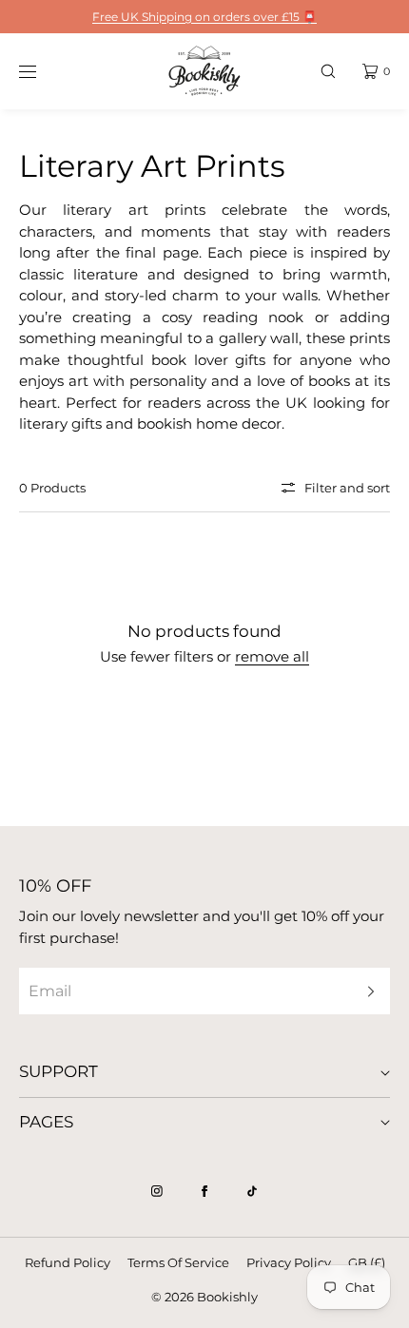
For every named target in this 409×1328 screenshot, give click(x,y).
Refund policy (67, 1262)
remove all (272, 656)
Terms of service (178, 1262)
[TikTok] (252, 1191)
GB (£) (366, 1262)
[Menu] (42, 70)
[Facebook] (204, 1191)
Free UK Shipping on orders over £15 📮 (204, 17)
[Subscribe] (366, 991)
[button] (328, 70)
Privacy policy (288, 1262)
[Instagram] (157, 1191)
